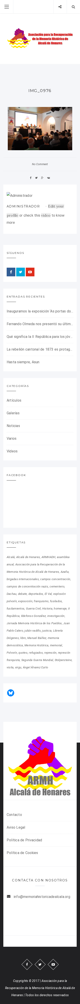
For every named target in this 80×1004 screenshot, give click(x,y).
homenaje (60, 608)
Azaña (65, 571)
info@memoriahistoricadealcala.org (42, 897)
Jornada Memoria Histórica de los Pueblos (34, 623)
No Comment (40, 164)
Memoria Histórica (36, 645)
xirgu (18, 667)
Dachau (11, 593)
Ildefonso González (33, 616)
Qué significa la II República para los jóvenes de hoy (40, 337)
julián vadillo (32, 630)
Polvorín (12, 652)
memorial (56, 645)
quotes (22, 652)
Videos (12, 451)
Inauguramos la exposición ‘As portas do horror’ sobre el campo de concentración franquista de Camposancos (40, 311)
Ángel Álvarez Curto (35, 667)
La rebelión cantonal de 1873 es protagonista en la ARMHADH (40, 349)
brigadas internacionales (23, 579)
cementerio (57, 586)
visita (10, 667)
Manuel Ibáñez (36, 638)
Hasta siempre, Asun (23, 362)
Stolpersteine (63, 660)
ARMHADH (49, 557)
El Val (48, 593)
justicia (47, 630)
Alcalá (11, 557)
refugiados (36, 652)
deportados (35, 593)
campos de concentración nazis (27, 586)
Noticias (13, 426)
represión (50, 652)
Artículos (14, 400)
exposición (25, 601)
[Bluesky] (10, 692)
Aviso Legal (16, 827)
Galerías (13, 413)
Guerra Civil (33, 608)
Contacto (14, 815)
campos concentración (55, 579)
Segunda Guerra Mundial (37, 660)
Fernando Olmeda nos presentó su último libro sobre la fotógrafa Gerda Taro (40, 324)
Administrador (23, 206)
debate (22, 593)
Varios (11, 438)
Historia (47, 608)
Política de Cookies (22, 853)
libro (23, 638)
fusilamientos (15, 608)
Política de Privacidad (24, 840)
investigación (56, 616)
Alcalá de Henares (28, 557)
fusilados (56, 601)
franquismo (41, 601)
